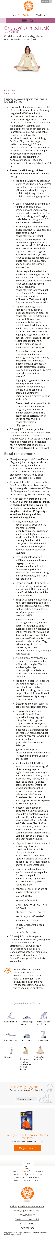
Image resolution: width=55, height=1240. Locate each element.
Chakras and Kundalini (27, 1219)
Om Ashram (27, 1227)
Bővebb (39, 15)
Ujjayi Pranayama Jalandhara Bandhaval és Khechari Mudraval (25, 1063)
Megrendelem (27, 1148)
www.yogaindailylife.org (26, 1210)
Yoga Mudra (26, 1040)
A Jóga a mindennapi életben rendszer (29, 5)
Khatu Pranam (10, 1021)
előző (3, 20)
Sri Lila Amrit (27, 1223)
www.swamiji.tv (27, 1214)
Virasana (8, 1057)
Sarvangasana (43, 1040)
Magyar (45, 2)
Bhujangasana (10, 1040)
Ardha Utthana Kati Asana (43, 1022)
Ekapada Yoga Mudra (26, 1022)
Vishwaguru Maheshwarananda (27, 1206)
